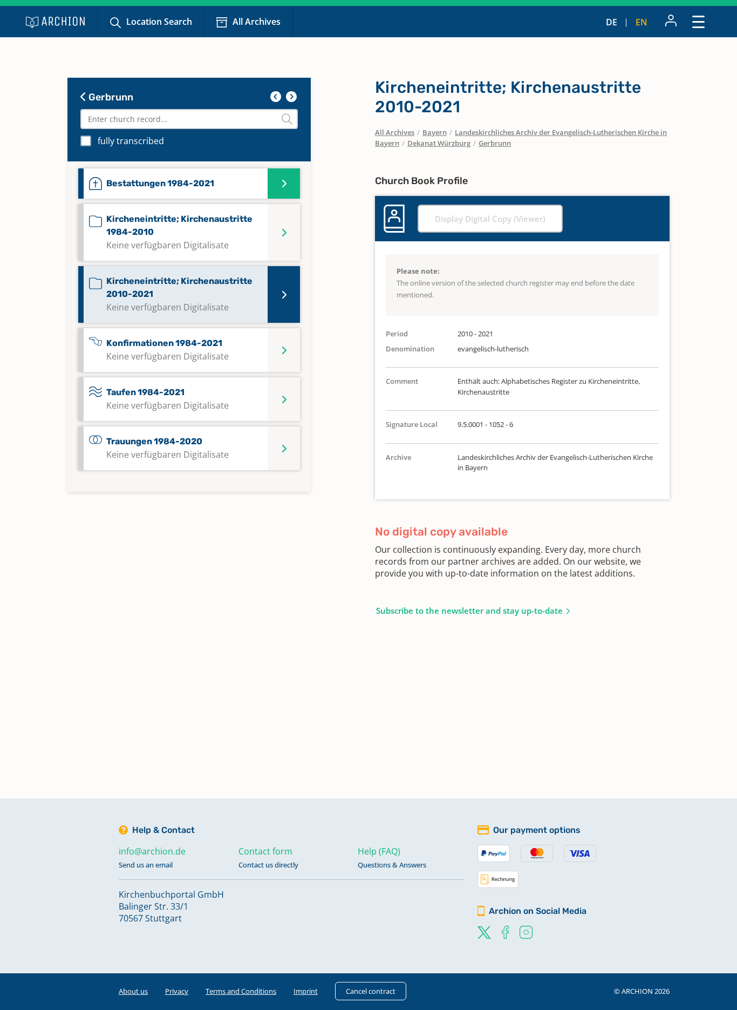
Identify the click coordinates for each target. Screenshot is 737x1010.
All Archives (257, 22)
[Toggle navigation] (698, 21)
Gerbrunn (109, 97)
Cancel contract (370, 991)
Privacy (176, 991)
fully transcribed (131, 141)
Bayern (434, 132)
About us (133, 991)
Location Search (159, 22)
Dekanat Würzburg (438, 143)
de (611, 22)
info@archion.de (152, 851)
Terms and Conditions (241, 991)
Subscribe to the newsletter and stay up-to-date (469, 610)
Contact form (265, 851)
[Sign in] (671, 21)
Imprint (306, 991)
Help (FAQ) (379, 851)
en (641, 22)
